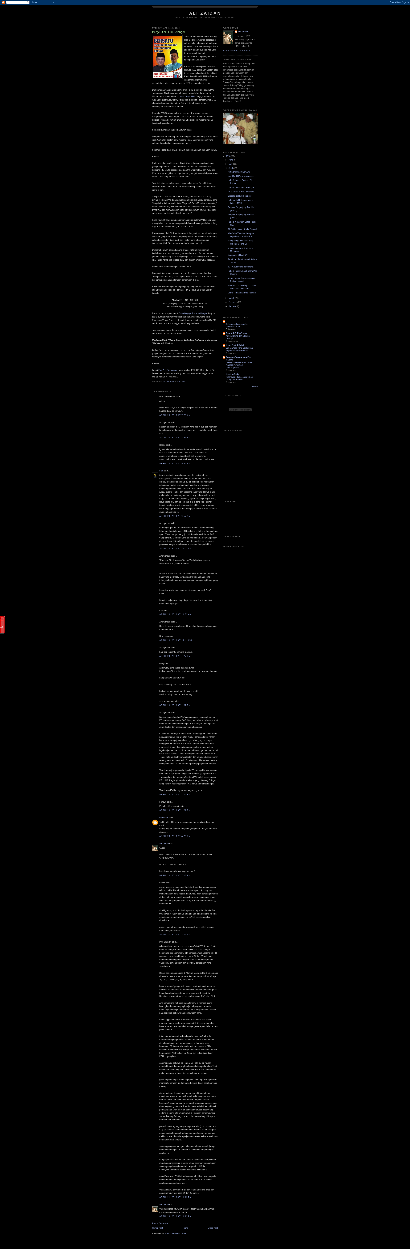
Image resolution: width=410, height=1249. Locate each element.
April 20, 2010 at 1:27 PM (175, 656)
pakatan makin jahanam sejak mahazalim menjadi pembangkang (239, 365)
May (231, 164)
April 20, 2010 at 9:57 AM (175, 516)
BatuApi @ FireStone (236, 333)
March (232, 298)
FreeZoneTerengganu (168, 370)
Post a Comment (160, 1223)
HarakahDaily (232, 374)
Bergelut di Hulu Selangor (239, 196)
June (231, 160)
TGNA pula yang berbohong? (241, 267)
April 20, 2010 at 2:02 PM (175, 705)
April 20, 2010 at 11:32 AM (175, 614)
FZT (161, 471)
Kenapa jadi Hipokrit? (237, 255)
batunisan (163, 817)
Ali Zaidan (205, 13)
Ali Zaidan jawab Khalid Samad (242, 229)
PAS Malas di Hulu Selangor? (241, 192)
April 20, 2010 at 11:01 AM (175, 548)
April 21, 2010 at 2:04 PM (175, 934)
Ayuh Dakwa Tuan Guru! (239, 172)
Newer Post (157, 1228)
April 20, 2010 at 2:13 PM (175, 794)
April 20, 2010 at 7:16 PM (175, 875)
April (231, 168)
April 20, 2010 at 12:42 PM (175, 640)
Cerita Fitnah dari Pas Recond (242, 293)
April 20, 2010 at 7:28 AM (175, 415)
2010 (228, 156)
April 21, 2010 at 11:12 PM (175, 1197)
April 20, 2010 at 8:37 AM (175, 437)
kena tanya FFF (186, 96)
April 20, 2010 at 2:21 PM (175, 810)
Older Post (213, 1228)
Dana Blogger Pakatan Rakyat (193, 313)
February (233, 302)
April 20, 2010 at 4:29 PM (175, 836)
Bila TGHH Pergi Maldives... (241, 176)
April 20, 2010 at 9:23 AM (175, 463)
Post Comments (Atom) (176, 1233)
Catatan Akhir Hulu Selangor (241, 187)
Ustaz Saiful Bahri (235, 345)
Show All (255, 386)
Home (185, 1228)
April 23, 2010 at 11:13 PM (175, 1216)
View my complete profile (236, 51)
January (233, 306)
